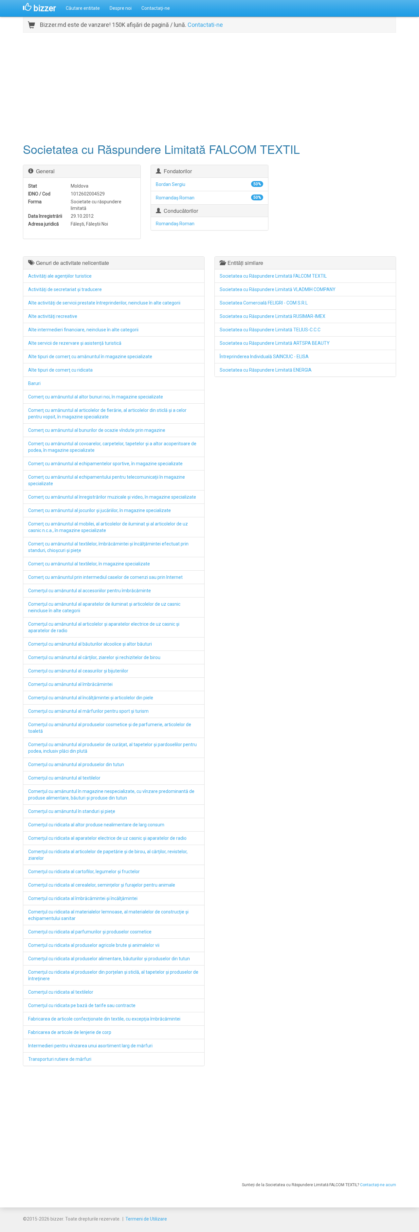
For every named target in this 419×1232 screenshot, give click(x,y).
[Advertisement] (209, 87)
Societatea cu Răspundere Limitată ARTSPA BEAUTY (275, 343)
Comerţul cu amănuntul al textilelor (64, 778)
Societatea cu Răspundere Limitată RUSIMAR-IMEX (272, 316)
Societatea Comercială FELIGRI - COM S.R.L (264, 302)
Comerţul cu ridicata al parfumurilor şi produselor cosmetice (90, 931)
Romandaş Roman (175, 197)
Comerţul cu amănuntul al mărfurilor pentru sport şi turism (88, 711)
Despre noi (121, 8)
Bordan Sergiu (170, 184)
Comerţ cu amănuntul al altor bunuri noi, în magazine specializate (95, 396)
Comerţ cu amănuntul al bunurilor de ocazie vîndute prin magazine (96, 430)
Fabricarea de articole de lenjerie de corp (69, 1032)
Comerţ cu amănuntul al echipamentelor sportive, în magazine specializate (105, 463)
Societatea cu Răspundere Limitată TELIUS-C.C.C (270, 329)
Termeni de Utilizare (146, 1219)
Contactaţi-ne (155, 8)
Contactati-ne (205, 24)
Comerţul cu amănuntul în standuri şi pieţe (71, 811)
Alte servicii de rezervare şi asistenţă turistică (74, 343)
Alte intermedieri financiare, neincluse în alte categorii (83, 329)
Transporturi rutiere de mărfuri (59, 1059)
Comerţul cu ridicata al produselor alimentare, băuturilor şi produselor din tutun (109, 958)
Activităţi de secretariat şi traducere (65, 289)
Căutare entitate (83, 8)
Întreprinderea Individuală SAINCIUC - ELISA (264, 356)
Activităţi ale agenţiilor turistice (60, 276)
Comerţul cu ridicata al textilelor (60, 992)
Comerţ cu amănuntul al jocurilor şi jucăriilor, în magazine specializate (99, 510)
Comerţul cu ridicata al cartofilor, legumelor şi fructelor (84, 871)
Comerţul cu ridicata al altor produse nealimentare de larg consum (96, 824)
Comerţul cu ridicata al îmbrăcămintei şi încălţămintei (82, 898)
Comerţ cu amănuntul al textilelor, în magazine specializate (89, 563)
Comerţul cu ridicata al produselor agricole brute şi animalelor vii (93, 945)
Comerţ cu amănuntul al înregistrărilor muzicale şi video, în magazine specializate (112, 497)
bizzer (43, 8)
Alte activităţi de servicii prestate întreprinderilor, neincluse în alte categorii (104, 302)
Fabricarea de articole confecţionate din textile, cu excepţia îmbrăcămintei (104, 1018)
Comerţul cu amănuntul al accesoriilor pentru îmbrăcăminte (89, 590)
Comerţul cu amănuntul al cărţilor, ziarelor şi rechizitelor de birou (94, 657)
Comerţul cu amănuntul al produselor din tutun (76, 764)
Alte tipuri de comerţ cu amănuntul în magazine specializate (90, 356)
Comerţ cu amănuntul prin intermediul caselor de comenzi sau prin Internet (105, 577)
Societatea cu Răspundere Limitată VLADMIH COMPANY (278, 289)
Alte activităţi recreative (52, 316)
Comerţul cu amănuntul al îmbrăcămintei (70, 684)
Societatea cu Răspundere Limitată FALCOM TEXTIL (273, 276)
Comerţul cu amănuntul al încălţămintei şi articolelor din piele (90, 697)
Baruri (34, 383)
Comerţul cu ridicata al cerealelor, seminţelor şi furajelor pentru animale (101, 885)
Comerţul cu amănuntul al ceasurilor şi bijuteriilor (78, 670)
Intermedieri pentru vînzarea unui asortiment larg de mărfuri (90, 1045)
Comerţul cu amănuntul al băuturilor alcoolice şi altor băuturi (90, 644)
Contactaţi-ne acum (378, 1185)
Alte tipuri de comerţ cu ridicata (60, 370)
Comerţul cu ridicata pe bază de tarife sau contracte (82, 1005)
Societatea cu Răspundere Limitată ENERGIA (266, 370)
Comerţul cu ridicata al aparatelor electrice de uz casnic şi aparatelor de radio (107, 838)
